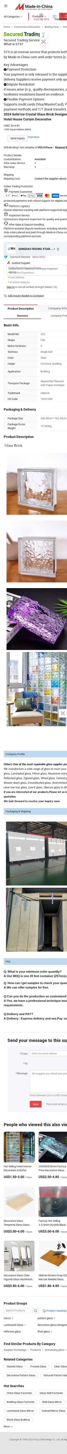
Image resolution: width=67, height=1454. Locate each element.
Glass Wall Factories (51, 1393)
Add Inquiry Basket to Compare (26, 295)
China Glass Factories (19, 1393)
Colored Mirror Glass (53, 1410)
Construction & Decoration (27, 26)
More (7, 1426)
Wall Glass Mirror (52, 1402)
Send (36, 1104)
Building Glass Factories (20, 1402)
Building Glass (51, 26)
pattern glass (45, 1318)
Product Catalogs (56, 1310)
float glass (44, 1331)
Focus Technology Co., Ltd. (47, 1439)
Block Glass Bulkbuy (18, 1419)
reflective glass (12, 1331)
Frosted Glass (38, 1366)
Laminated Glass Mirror (20, 1410)
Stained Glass (15, 1366)
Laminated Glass (13, 1325)
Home (7, 26)
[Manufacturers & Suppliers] (33, 6)
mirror (7, 1318)
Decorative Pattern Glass (21, 1375)
